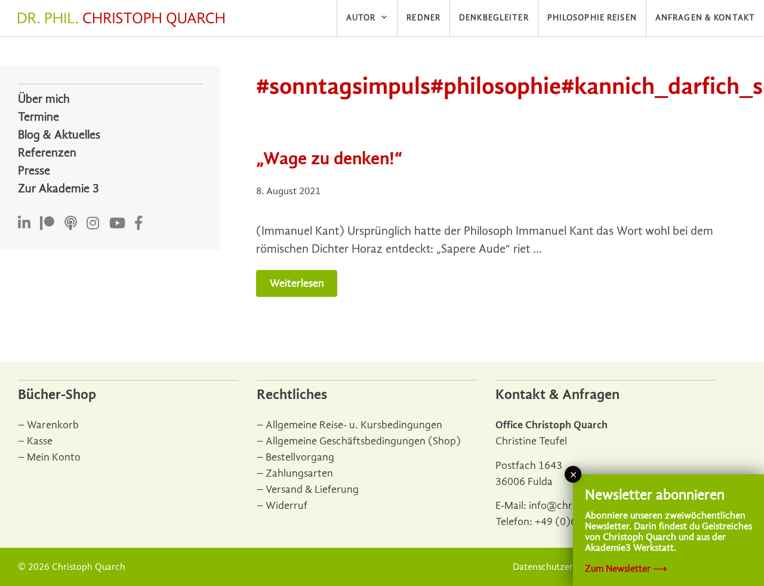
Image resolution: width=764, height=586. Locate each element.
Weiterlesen (297, 283)
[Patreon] (47, 223)
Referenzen (47, 152)
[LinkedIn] (24, 223)
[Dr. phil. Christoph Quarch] (124, 20)
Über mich (44, 99)
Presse (34, 170)
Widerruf (286, 505)
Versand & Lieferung (312, 489)
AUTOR (361, 18)
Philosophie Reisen (592, 18)
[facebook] (138, 223)
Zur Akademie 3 (58, 188)
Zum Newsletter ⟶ (626, 568)
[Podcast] (70, 223)
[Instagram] (93, 223)
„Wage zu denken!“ (329, 158)
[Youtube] (117, 223)
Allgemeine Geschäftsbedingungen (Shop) (363, 441)
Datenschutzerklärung (558, 567)
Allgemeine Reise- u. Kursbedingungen (354, 425)
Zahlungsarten (299, 473)
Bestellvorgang (300, 457)
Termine (38, 117)
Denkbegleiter (494, 18)
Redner (423, 18)
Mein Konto (54, 457)
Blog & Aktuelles (59, 135)
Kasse (40, 441)
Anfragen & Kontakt (705, 18)
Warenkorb (53, 425)
